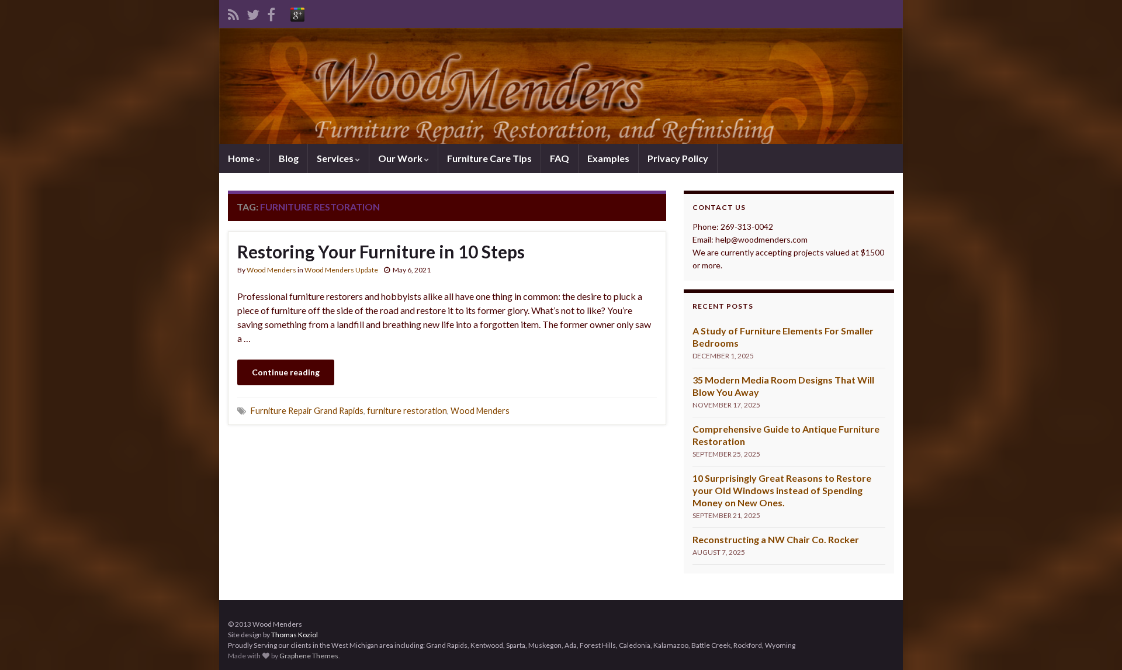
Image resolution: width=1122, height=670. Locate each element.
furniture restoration (407, 411)
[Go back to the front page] (561, 86)
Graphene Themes (308, 655)
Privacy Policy (677, 158)
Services (336, 158)
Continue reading (286, 372)
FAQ (559, 158)
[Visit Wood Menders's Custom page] (297, 12)
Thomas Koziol (294, 634)
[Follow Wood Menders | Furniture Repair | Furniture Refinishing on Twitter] (253, 12)
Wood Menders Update (341, 269)
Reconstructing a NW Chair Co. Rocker (775, 539)
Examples (608, 158)
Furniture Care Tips (489, 158)
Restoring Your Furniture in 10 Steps (381, 251)
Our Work (401, 158)
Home (242, 158)
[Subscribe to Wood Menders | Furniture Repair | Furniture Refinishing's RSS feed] (233, 12)
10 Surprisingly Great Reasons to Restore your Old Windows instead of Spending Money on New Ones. (781, 490)
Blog (289, 158)
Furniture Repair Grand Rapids (307, 411)
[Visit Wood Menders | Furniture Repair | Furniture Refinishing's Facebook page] (271, 12)
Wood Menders (271, 269)
